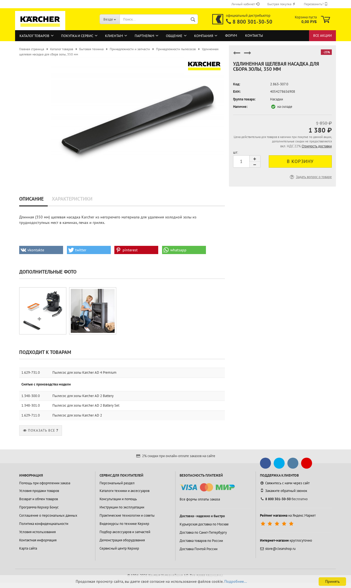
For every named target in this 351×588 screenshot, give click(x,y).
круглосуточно (286, 540)
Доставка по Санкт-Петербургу (203, 532)
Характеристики (72, 199)
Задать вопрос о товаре (314, 177)
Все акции (322, 35)
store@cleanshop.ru (280, 548)
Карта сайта (28, 548)
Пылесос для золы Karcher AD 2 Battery (83, 395)
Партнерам (144, 35)
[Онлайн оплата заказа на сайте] (207, 487)
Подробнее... (235, 581)
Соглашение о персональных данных (48, 515)
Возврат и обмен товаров (38, 499)
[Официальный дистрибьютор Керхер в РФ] (217, 19)
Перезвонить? (314, 4)
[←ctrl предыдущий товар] (236, 55)
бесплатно (286, 499)
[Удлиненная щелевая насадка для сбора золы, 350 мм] (137, 118)
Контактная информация (37, 540)
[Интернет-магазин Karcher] (40, 27)
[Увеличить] (42, 310)
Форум (231, 35)
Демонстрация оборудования (122, 540)
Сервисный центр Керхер (119, 548)
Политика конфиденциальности (43, 523)
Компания (203, 35)
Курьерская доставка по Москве (204, 524)
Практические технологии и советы (127, 515)
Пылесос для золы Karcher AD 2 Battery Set (85, 405)
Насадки (276, 99)
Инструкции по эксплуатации (122, 507)
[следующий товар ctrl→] (247, 55)
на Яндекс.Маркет (288, 515)
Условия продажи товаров (39, 490)
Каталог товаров (34, 35)
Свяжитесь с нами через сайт (287, 483)
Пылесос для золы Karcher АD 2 (77, 415)
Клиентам (114, 35)
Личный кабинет (243, 4)
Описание (31, 199)
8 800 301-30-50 (252, 21)
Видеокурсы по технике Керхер (124, 523)
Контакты (254, 35)
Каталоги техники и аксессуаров (124, 490)
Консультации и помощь (118, 499)
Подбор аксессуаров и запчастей (125, 532)
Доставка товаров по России (201, 540)
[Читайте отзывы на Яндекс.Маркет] (277, 523)
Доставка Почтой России (198, 549)
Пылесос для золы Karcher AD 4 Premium (84, 372)
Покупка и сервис (77, 35)
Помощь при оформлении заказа (44, 483)
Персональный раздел (117, 483)
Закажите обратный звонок (286, 490)
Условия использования (37, 532)
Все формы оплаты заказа (200, 499)
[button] (41, 250)
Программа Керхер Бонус (39, 507)
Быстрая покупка (279, 4)
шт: (235, 152)
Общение (174, 35)
